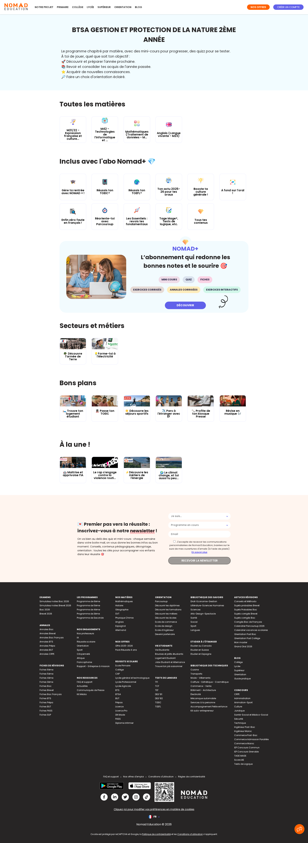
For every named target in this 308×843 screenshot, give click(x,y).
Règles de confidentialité (191, 776)
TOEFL (158, 706)
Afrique (80, 658)
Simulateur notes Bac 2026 (54, 601)
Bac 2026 (45, 609)
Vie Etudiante (162, 649)
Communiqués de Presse (90, 690)
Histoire (119, 605)
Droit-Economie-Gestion (204, 601)
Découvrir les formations (168, 609)
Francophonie (84, 662)
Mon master (240, 642)
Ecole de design (163, 625)
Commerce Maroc (244, 743)
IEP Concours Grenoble (246, 751)
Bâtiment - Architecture (203, 690)
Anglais (119, 621)
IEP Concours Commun (247, 747)
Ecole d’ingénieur (164, 630)
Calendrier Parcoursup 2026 (249, 625)
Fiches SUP (45, 714)
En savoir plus (199, 552)
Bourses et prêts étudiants (169, 653)
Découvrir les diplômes (167, 605)
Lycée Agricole (123, 686)
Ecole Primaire (122, 665)
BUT (117, 698)
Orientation (122, 7)
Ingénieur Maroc (243, 731)
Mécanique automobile (203, 698)
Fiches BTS (45, 698)
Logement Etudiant (165, 658)
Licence (119, 706)
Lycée (90, 7)
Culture (238, 706)
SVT (117, 613)
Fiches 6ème (46, 669)
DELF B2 (159, 698)
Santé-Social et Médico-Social (251, 714)
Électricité (196, 694)
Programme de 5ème (88, 605)
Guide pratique (242, 678)
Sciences (196, 609)
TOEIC (158, 702)
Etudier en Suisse (200, 649)
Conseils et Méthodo (245, 601)
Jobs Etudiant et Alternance (170, 662)
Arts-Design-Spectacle (203, 613)
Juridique (239, 710)
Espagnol (120, 625)
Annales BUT (46, 649)
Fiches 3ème (46, 681)
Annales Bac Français (52, 637)
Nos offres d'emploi (133, 776)
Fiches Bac (46, 686)
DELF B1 (158, 694)
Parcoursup (161, 601)
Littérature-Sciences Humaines (207, 605)
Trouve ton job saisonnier (168, 666)
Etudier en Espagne (201, 653)
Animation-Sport (243, 702)
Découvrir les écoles (165, 617)
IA (78, 637)
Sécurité (238, 718)
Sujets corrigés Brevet (245, 613)
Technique (240, 722)
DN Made (120, 714)
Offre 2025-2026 (124, 645)
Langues (195, 630)
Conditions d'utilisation (161, 776)
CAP (117, 673)
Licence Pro (121, 710)
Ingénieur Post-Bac (244, 727)
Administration (242, 698)
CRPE (237, 694)
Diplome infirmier (124, 722)
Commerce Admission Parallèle (251, 739)
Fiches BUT (45, 706)
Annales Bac (46, 629)
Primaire (62, 7)
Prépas (119, 702)
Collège (77, 7)
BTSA (118, 694)
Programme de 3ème (88, 613)
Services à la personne (203, 702)
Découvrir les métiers (166, 613)
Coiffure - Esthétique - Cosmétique (210, 681)
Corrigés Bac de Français (248, 621)
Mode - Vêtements (201, 677)
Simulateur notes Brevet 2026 (55, 605)
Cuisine (195, 669)
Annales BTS (46, 641)
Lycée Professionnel (125, 681)
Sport (80, 649)
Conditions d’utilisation (190, 834)
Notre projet (44, 7)
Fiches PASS (46, 710)
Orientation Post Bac (245, 634)
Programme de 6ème (88, 601)
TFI (156, 681)
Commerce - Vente (201, 686)
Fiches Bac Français (51, 694)
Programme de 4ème (88, 609)
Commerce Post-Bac (245, 735)
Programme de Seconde (90, 617)
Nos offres (258, 7)
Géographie (121, 609)
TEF (156, 690)
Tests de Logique (243, 763)
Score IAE (239, 759)
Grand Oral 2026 (243, 646)
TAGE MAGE (240, 755)
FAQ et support (84, 681)
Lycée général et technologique (132, 677)
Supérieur (104, 7)
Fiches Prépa (46, 702)
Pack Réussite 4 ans (126, 649)
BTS (117, 690)
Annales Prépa (47, 645)
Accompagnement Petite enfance (209, 706)
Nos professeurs (85, 633)
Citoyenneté (83, 653)
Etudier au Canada (201, 645)
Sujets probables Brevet (247, 605)
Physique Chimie (124, 617)
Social (194, 621)
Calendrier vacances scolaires (251, 630)
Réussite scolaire (86, 641)
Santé (194, 617)
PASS (118, 718)
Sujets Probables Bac (245, 609)
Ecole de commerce (166, 621)
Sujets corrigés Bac (244, 617)
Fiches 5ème (46, 673)
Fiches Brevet (47, 690)
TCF (157, 686)
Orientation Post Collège (247, 638)
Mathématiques (124, 601)
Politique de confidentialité (156, 834)
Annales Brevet (48, 633)
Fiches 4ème (46, 677)
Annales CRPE (47, 653)
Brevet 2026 (46, 613)
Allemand (120, 630)
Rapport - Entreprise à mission (93, 666)
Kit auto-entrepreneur (202, 710)
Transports (196, 673)
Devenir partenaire (165, 634)
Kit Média (82, 694)
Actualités (82, 686)
